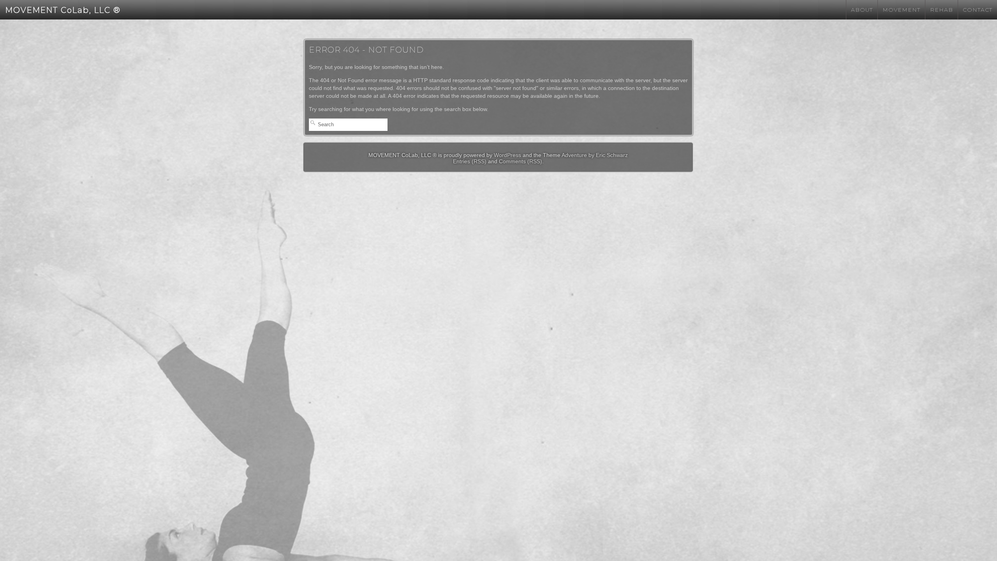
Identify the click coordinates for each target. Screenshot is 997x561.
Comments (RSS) (520, 161)
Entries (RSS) (469, 161)
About (862, 9)
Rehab (941, 9)
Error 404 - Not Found (366, 50)
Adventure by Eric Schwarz (595, 155)
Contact (977, 9)
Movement (901, 9)
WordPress (507, 155)
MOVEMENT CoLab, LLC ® (63, 10)
